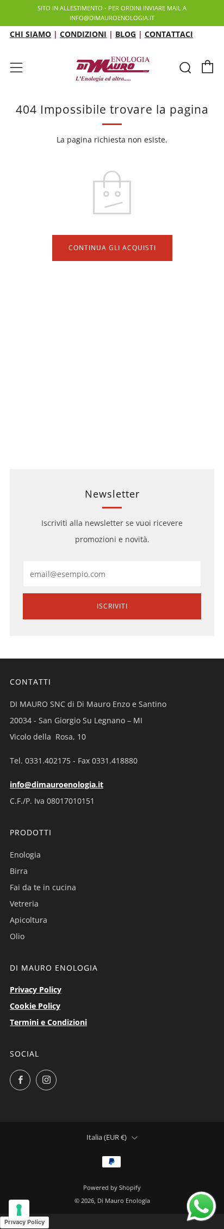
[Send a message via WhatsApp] (201, 1206)
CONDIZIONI (83, 34)
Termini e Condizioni (48, 1022)
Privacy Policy (35, 989)
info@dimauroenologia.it (56, 784)
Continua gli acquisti (112, 247)
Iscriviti (112, 606)
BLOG (125, 34)
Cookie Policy (35, 1006)
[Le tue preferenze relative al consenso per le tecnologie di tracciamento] (19, 1210)
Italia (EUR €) (106, 1137)
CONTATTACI (169, 34)
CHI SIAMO (30, 34)
